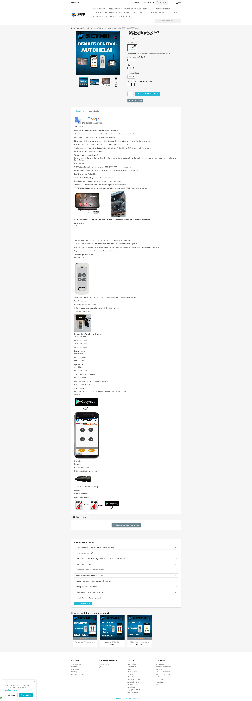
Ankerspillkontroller (119, 13)
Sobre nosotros (161, 669)
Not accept (11, 695)
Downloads (98, 17)
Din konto (75, 660)
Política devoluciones (163, 674)
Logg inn (74, 667)
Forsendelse (160, 664)
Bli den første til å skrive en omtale (127, 525)
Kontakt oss (75, 2)
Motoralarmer (163, 9)
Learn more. (12, 690)
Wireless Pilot (115, 9)
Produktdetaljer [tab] (94, 111)
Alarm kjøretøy (100, 13)
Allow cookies (26, 695)
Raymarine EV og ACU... (112, 642)
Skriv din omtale (136, 100)
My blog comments (77, 674)
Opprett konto (76, 669)
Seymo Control (99, 9)
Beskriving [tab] (80, 111)
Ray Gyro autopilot (132, 9)
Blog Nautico (125, 17)
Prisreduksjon (132, 664)
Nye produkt (131, 667)
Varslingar (74, 672)
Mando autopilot (133, 685)
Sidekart (158, 685)
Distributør (111, 17)
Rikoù (175, 13)
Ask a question (83, 603)
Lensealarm (148, 9)
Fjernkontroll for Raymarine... (85, 642)
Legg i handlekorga (147, 93)
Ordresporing (76, 664)
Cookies (158, 677)
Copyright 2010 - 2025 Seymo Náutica (126, 698)
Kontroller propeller (161, 13)
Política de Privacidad (163, 672)
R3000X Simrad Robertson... (139, 642)
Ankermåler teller (140, 13)
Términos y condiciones (163, 667)
